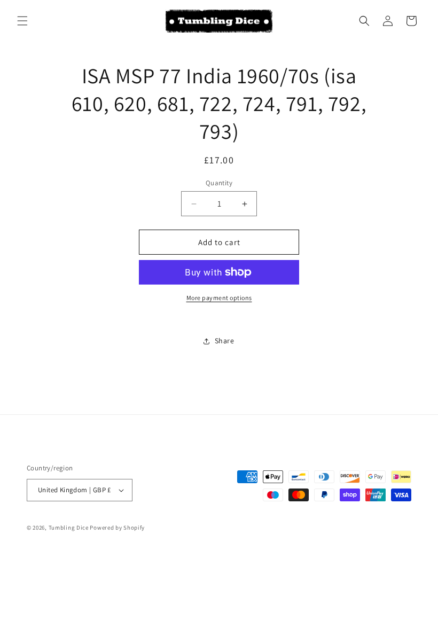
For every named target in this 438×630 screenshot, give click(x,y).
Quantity (219, 182)
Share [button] (224, 340)
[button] (22, 21)
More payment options (219, 298)
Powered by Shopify (117, 527)
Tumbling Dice (69, 527)
